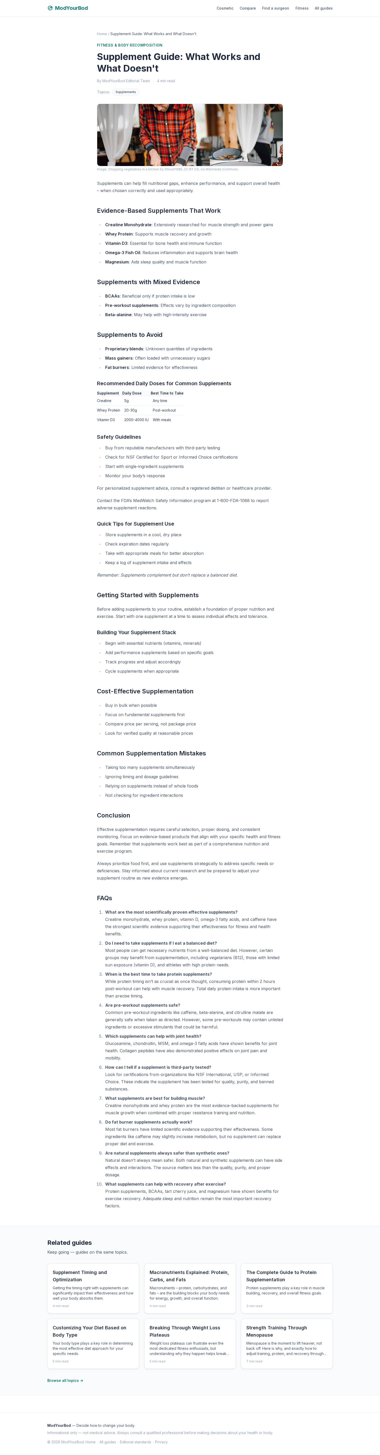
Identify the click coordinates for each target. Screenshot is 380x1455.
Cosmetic (225, 8)
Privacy (161, 1442)
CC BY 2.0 (191, 169)
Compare (248, 8)
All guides (324, 8)
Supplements (126, 92)
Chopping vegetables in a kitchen (133, 169)
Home (102, 34)
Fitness (302, 8)
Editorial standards (135, 1442)
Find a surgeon (275, 8)
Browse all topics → (65, 1380)
